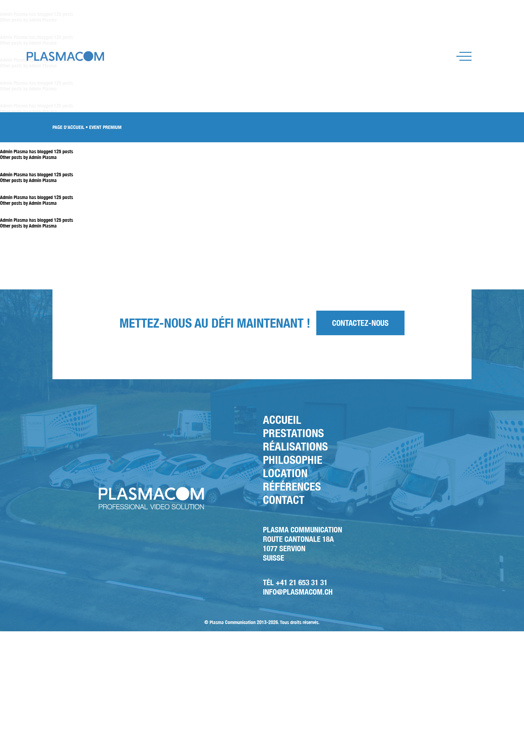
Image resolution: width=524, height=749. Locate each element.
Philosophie (292, 459)
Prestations (293, 433)
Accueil (282, 419)
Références (292, 486)
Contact (283, 499)
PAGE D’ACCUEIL (68, 127)
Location (285, 473)
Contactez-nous (360, 323)
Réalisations (295, 446)
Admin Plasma (43, 157)
